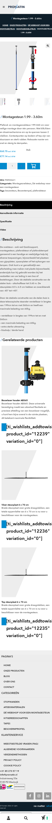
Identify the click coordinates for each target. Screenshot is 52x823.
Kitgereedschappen (16, 718)
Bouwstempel (24, 190)
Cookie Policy (12, 765)
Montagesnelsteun (26, 29)
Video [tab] (3, 229)
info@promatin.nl (8, 774)
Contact (9, 687)
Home (5, 25)
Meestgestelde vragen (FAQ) (21, 743)
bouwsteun (11, 190)
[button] (48, 45)
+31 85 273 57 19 (9, 771)
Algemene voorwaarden (19, 749)
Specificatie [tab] (6, 221)
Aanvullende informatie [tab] (12, 213)
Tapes (7, 723)
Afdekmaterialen (14, 707)
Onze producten (18, 25)
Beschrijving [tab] (6, 204)
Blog (7, 676)
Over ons (9, 681)
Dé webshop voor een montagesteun (27, 712)
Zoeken (26, 818)
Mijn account (8, 818)
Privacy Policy (12, 760)
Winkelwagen (40, 816)
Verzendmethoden (15, 754)
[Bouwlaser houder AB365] (26, 371)
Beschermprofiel (14, 729)
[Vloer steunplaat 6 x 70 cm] (26, 473)
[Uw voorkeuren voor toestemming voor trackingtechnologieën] (47, 818)
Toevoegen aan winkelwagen (4, 427)
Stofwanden (11, 701)
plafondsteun (39, 190)
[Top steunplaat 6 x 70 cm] (26, 570)
